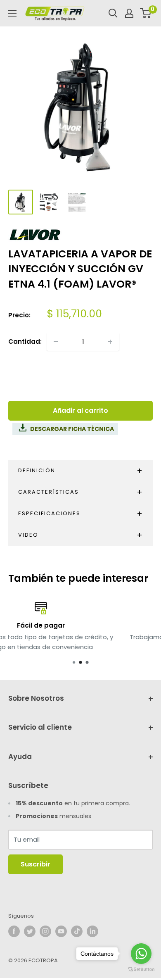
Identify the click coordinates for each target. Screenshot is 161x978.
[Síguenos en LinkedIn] (92, 931)
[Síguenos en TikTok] (77, 931)
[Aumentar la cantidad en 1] (110, 341)
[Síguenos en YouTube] (61, 931)
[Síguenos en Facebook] (14, 931)
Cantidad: (25, 341)
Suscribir (35, 864)
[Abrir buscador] (113, 13)
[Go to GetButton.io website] (141, 969)
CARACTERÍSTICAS (48, 492)
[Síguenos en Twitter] (30, 931)
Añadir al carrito (80, 410)
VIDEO (28, 535)
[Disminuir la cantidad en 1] (55, 341)
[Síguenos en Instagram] (45, 931)
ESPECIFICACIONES (49, 513)
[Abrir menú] (12, 13)
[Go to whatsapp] (141, 953)
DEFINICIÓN (36, 470)
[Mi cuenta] (129, 13)
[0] (146, 13)
